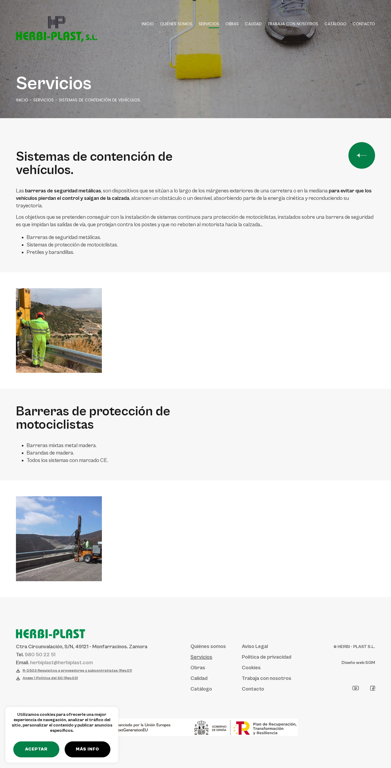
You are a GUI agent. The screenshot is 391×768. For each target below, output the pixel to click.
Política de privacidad (266, 657)
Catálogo (335, 24)
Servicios (209, 24)
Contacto (364, 24)
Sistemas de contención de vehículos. (100, 100)
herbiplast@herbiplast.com (61, 663)
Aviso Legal (255, 646)
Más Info (87, 749)
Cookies (251, 668)
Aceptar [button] (36, 749)
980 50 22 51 (40, 655)
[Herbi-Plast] (56, 29)
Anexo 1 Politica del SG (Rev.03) (50, 678)
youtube (355, 688)
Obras (232, 24)
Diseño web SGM (358, 662)
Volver (361, 155)
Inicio (148, 24)
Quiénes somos (176, 24)
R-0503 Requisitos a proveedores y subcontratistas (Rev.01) (77, 670)
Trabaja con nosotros (293, 24)
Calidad (253, 24)
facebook (372, 688)
